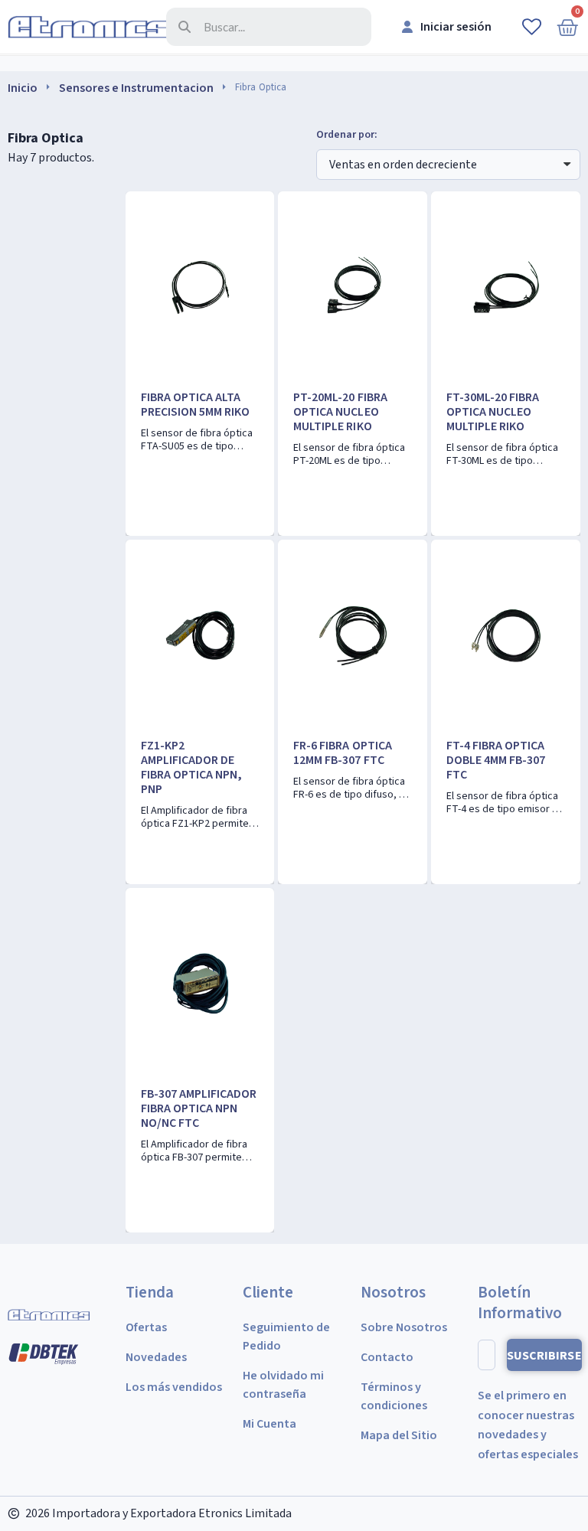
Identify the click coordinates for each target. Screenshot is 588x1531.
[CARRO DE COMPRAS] (567, 27)
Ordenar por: (346, 135)
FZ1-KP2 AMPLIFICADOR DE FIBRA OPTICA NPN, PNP (191, 767)
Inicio (23, 88)
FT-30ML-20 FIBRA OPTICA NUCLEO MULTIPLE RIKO (492, 412)
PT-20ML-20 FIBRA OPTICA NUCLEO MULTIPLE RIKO (340, 412)
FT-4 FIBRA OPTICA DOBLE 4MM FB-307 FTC (495, 760)
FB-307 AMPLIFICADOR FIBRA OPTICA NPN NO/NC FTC (198, 1108)
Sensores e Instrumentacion (136, 88)
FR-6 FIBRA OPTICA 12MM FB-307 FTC (342, 753)
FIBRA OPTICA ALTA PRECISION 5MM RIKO (195, 404)
